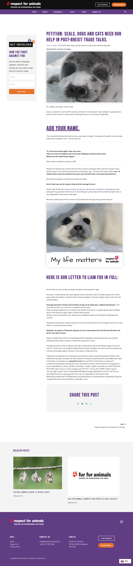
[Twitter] (82, 403)
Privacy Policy (15, 547)
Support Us (14, 544)
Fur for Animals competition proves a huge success (93, 499)
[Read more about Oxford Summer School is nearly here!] (37, 473)
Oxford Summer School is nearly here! (31, 492)
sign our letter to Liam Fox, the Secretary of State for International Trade (92, 189)
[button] (103, 5)
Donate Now (106, 545)
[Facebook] (78, 403)
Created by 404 (40, 558)
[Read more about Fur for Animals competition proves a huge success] (94, 476)
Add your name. (63, 128)
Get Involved (106, 538)
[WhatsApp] (91, 403)
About (12, 541)
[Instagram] (121, 521)
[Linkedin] (87, 403)
